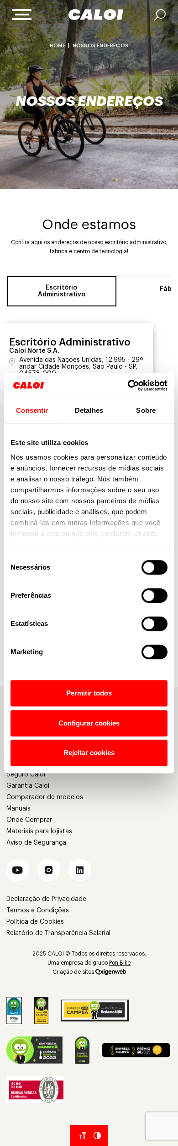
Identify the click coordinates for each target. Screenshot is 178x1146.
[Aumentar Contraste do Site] (97, 1135)
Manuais (18, 809)
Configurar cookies (89, 723)
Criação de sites (73, 972)
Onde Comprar (29, 820)
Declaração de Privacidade (46, 899)
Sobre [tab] (146, 410)
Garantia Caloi (27, 786)
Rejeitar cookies (89, 752)
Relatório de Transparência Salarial (58, 933)
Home (57, 45)
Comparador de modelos (44, 797)
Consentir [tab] (32, 410)
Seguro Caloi (25, 774)
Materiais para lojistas (39, 831)
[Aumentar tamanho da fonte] (82, 1135)
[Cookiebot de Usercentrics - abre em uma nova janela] (128, 385)
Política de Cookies (35, 922)
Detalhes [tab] (89, 410)
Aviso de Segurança (36, 843)
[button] (17, 870)
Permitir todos (89, 693)
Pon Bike (120, 963)
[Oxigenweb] (110, 972)
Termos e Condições (37, 910)
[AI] (160, 14)
